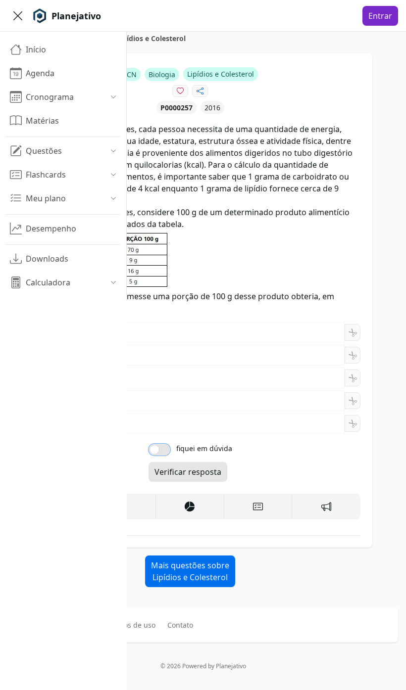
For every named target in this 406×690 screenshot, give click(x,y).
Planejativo (231, 666)
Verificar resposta (187, 471)
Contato (180, 625)
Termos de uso (131, 625)
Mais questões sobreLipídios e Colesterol (190, 571)
